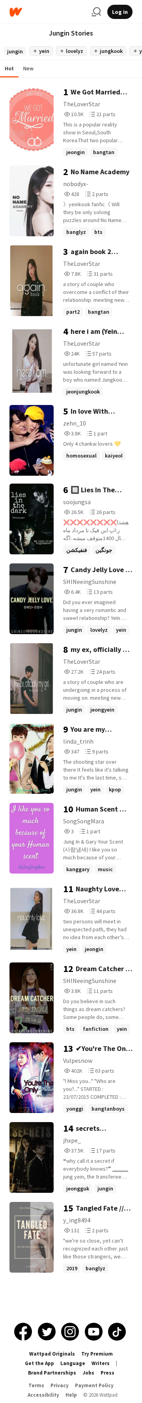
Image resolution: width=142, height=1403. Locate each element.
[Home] (47, 12)
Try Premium (97, 1353)
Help (71, 1395)
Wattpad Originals (52, 1353)
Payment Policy (94, 1385)
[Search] (96, 12)
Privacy (59, 1385)
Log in (120, 11)
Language (72, 1363)
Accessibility (43, 1395)
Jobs (88, 1372)
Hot (9, 68)
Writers (101, 1363)
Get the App (39, 1363)
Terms (36, 1385)
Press (107, 1372)
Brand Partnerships (52, 1372)
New (28, 68)
